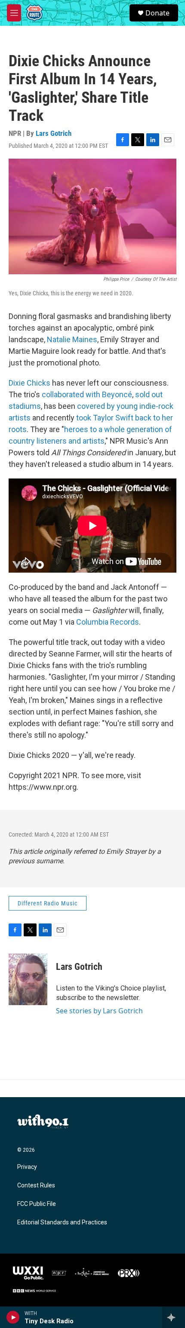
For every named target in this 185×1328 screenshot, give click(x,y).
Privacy (27, 1167)
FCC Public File (36, 1204)
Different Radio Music (47, 903)
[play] (13, 1317)
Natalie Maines (72, 339)
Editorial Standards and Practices (62, 1222)
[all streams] (173, 1317)
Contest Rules (36, 1185)
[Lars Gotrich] (28, 979)
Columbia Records (107, 621)
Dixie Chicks (29, 382)
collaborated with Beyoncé (87, 394)
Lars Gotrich (53, 133)
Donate (157, 13)
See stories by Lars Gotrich (99, 1010)
